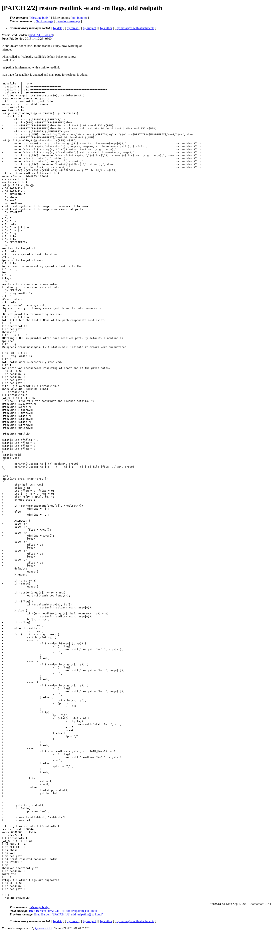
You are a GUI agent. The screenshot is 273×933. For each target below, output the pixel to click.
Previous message (69, 21)
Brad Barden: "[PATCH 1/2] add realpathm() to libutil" (63, 910)
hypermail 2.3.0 (43, 928)
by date (57, 28)
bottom (81, 17)
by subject (89, 28)
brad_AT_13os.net (41, 35)
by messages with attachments (135, 28)
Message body (39, 17)
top (74, 17)
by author (106, 28)
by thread (73, 28)
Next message (44, 21)
